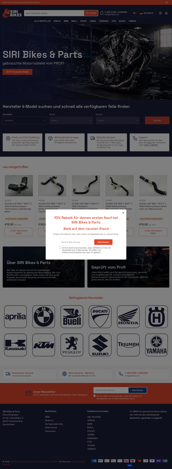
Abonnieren (103, 242)
